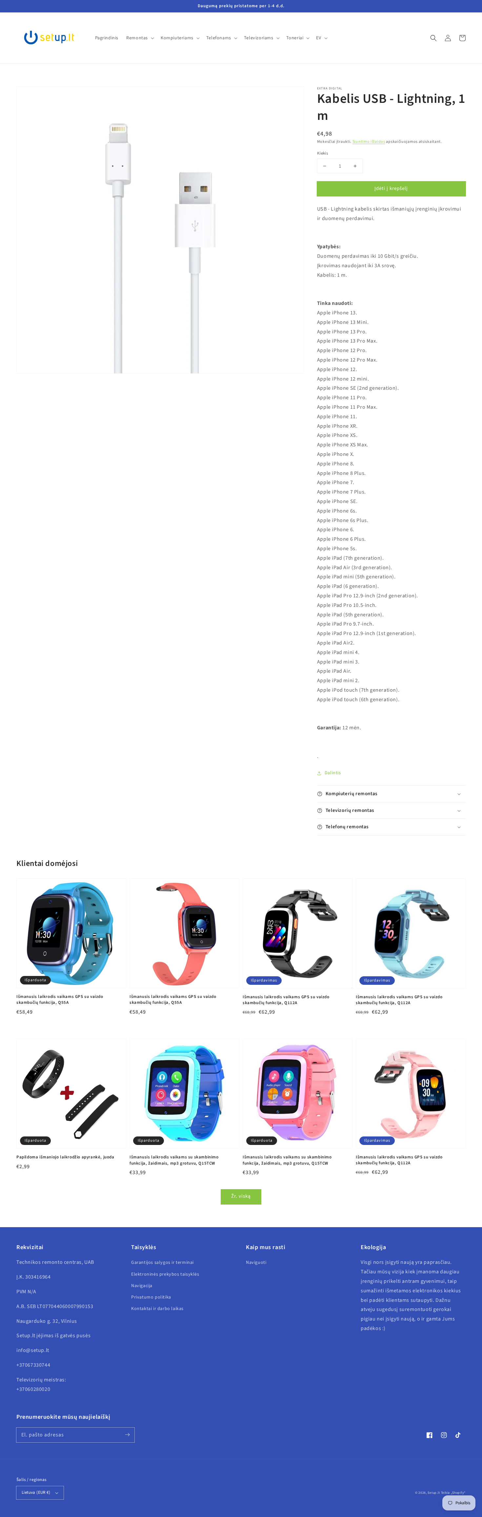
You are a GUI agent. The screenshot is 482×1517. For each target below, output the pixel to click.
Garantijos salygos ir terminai (162, 1262)
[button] (433, 38)
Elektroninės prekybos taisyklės (165, 1274)
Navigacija (141, 1286)
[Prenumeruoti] (127, 1435)
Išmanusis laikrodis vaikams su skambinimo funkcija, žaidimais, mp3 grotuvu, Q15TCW (174, 1160)
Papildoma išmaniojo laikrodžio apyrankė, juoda (65, 1157)
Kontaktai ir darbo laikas (157, 1308)
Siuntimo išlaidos (368, 141)
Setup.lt (434, 1492)
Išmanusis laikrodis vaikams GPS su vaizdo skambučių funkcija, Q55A (59, 999)
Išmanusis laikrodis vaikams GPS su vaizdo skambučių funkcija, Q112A (286, 1000)
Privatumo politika (151, 1297)
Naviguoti (256, 1262)
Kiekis (322, 153)
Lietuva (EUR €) (36, 1492)
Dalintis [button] (333, 773)
